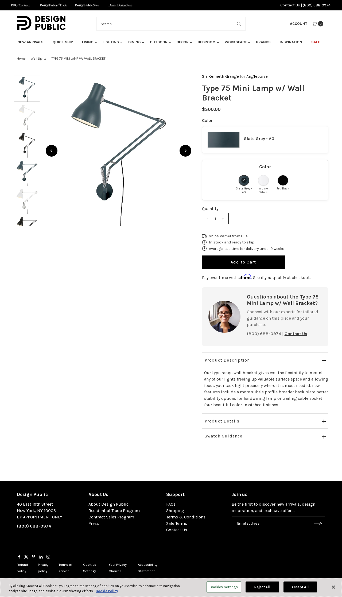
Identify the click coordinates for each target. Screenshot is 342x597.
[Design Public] (87, 5)
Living (88, 42)
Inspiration (291, 42)
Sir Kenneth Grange (220, 76)
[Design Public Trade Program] (53, 5)
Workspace (236, 42)
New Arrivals (30, 42)
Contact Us (290, 5)
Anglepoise (257, 76)
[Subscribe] (318, 523)
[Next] (185, 151)
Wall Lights (38, 58)
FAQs (171, 504)
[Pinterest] (33, 557)
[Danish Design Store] (120, 5)
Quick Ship (63, 42)
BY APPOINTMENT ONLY (39, 517)
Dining (134, 42)
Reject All (262, 587)
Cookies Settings (223, 587)
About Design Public (108, 504)
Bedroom (207, 42)
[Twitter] (26, 557)
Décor (183, 42)
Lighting (111, 42)
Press (93, 523)
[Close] (333, 587)
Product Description (227, 360)
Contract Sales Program (111, 517)
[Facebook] (19, 557)
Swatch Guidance (224, 436)
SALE (315, 42)
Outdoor (159, 42)
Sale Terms (176, 523)
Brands (263, 42)
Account (298, 23)
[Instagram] (48, 557)
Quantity (210, 208)
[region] (118, 150)
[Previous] (51, 151)
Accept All (300, 587)
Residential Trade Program (114, 510)
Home (21, 58)
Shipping (175, 510)
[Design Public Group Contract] (20, 5)
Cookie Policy (107, 591)
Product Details (222, 421)
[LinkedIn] (41, 557)
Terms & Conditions (185, 517)
